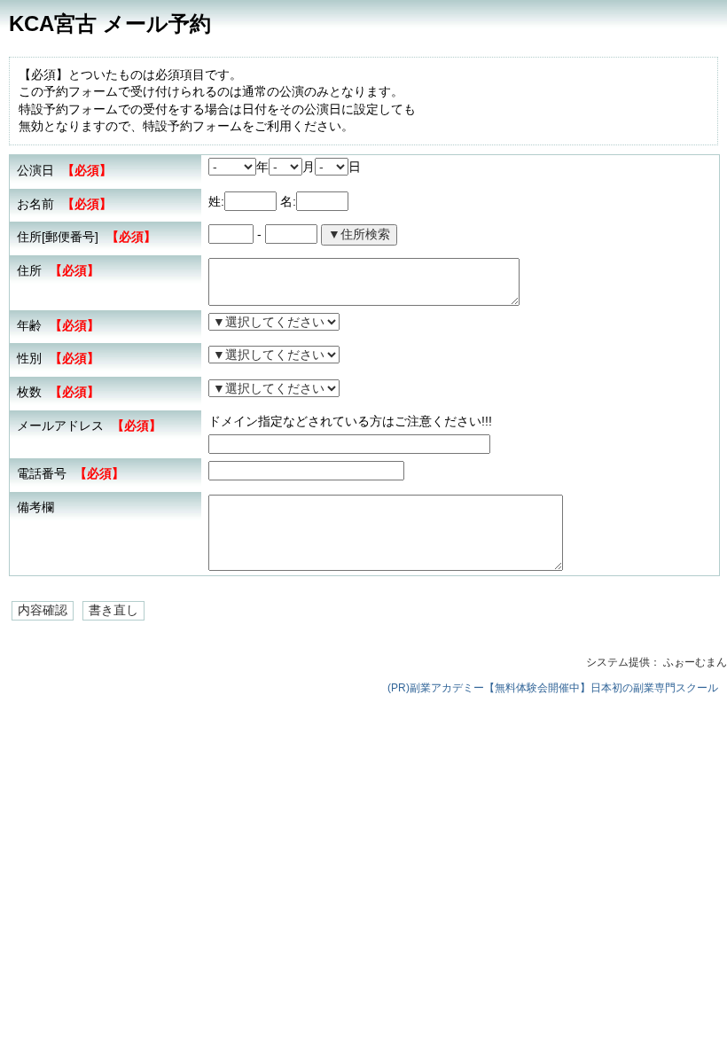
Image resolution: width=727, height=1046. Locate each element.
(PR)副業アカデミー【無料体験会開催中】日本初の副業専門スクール (552, 688)
